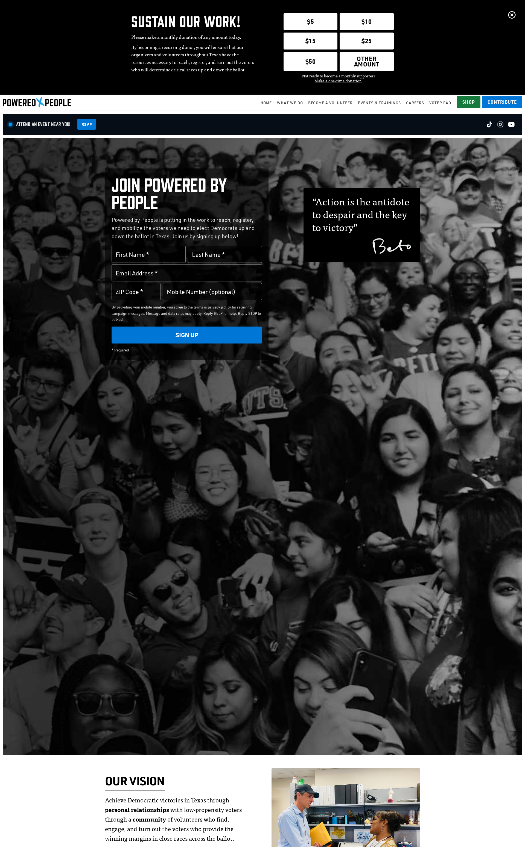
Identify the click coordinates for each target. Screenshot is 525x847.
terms (198, 307)
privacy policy (219, 307)
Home (266, 103)
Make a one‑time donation (337, 81)
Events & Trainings (379, 103)
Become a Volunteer (330, 103)
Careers (415, 103)
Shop (468, 102)
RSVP (86, 124)
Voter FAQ (440, 103)
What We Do (290, 103)
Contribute (502, 102)
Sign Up (187, 335)
